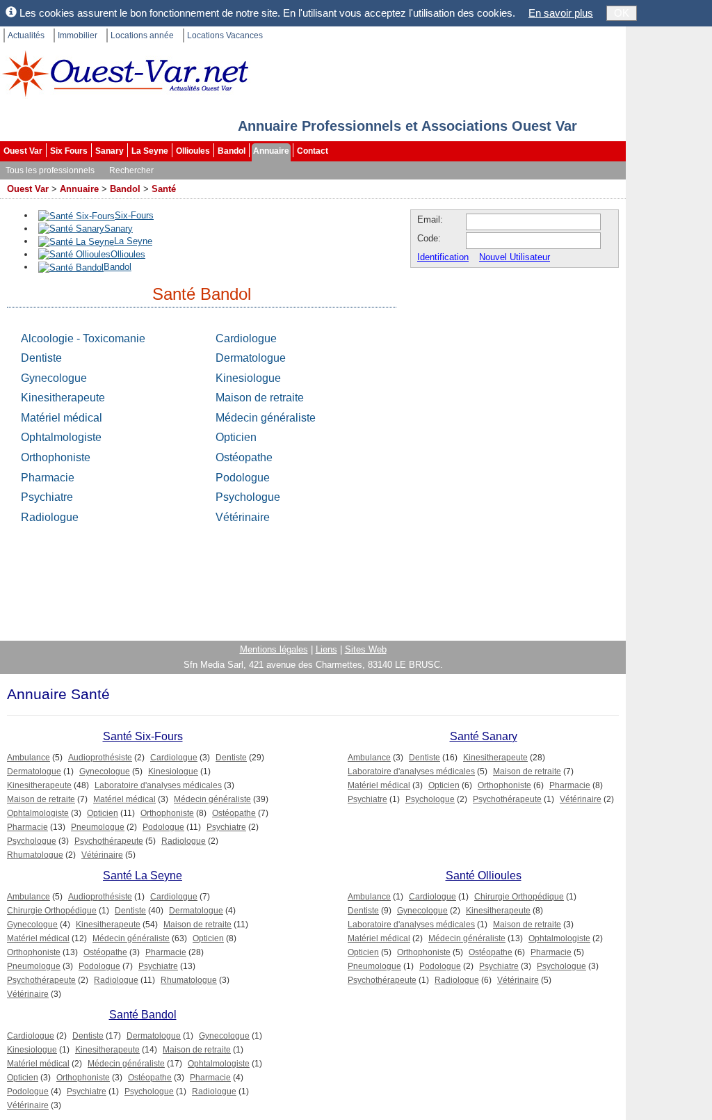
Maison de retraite (260, 397)
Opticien (236, 437)
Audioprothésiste (100, 757)
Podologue (243, 477)
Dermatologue (251, 358)
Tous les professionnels (50, 170)
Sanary (109, 151)
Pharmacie (47, 477)
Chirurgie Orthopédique (52, 910)
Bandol (231, 151)
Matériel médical (61, 418)
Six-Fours (134, 215)
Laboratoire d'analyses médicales (158, 785)
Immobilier (77, 35)
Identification (443, 257)
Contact (312, 151)
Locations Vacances (225, 35)
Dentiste (41, 358)
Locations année (142, 35)
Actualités (26, 35)
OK (621, 13)
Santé (164, 189)
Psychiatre (47, 497)
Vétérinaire (243, 517)
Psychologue (248, 497)
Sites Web (366, 649)
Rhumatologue (35, 855)
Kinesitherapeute (63, 397)
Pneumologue (97, 827)
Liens (326, 649)
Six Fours (69, 151)
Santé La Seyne (142, 875)
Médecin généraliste (266, 418)
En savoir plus (560, 13)
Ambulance (28, 757)
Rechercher (131, 170)
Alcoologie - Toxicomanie (83, 338)
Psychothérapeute (108, 841)
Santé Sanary (483, 736)
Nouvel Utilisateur (514, 257)
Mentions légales (274, 649)
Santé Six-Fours (143, 736)
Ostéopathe (244, 457)
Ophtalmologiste (61, 437)
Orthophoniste (55, 457)
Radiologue (50, 517)
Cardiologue (246, 338)
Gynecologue (54, 378)
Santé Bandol (143, 1015)
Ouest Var (22, 151)
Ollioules (193, 151)
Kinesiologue (248, 378)
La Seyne (149, 151)
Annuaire (271, 151)
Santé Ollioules (483, 875)
